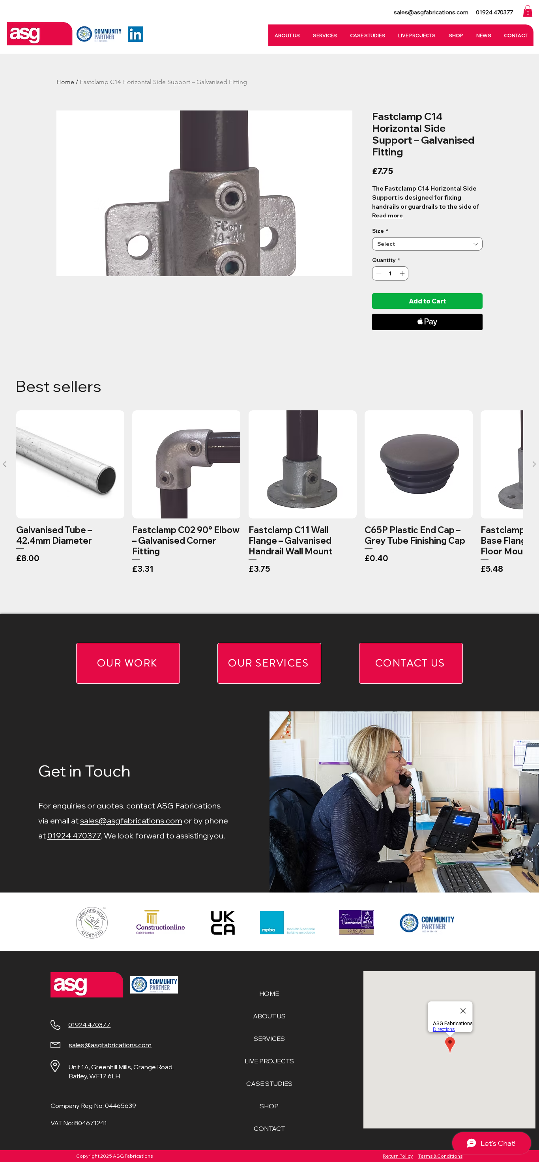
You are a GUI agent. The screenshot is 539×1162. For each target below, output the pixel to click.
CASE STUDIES (269, 1083)
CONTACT (269, 1128)
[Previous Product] (4, 464)
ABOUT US (269, 1016)
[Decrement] (378, 273)
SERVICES (269, 1038)
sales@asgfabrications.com (131, 820)
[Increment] (403, 273)
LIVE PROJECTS (269, 1061)
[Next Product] (534, 464)
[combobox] (427, 244)
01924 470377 (74, 835)
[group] (269, 509)
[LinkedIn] (135, 34)
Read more (387, 215)
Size (380, 231)
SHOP (269, 1106)
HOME (269, 993)
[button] (528, 11)
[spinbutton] (390, 273)
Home (65, 82)
